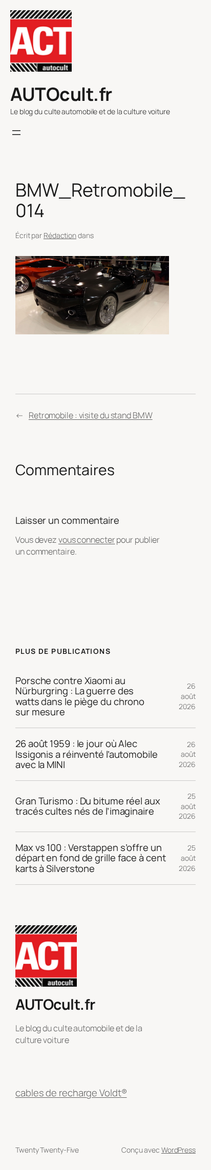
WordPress (178, 1150)
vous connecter (86, 539)
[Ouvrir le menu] (16, 132)
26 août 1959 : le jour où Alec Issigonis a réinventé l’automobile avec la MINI (86, 754)
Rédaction (60, 235)
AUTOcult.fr (61, 94)
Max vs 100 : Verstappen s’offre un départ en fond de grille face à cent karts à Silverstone (90, 858)
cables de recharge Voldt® (71, 1093)
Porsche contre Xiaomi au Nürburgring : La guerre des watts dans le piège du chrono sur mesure (79, 696)
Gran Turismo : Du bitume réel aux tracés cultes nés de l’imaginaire (87, 806)
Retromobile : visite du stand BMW (91, 415)
